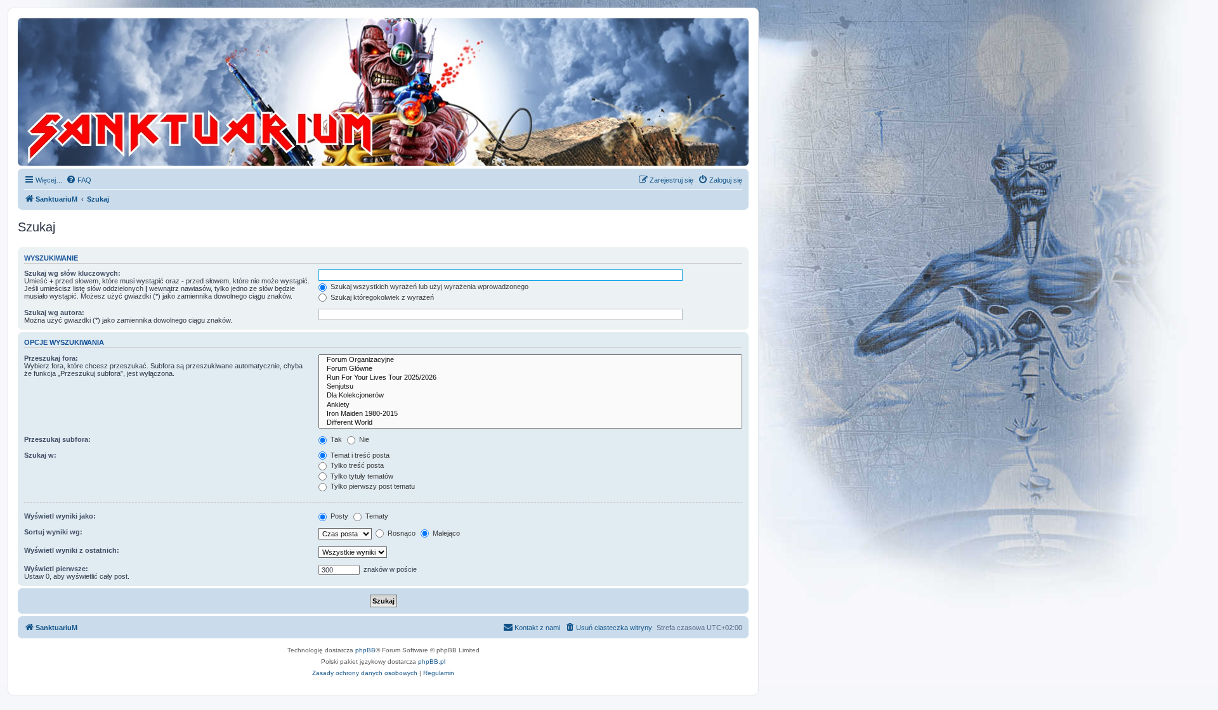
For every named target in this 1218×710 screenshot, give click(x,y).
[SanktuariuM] (259, 92)
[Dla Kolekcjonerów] (530, 395)
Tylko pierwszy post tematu (372, 486)
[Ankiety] (530, 405)
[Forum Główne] (530, 369)
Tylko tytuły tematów (361, 476)
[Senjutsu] (530, 386)
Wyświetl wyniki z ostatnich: (71, 550)
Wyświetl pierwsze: (56, 568)
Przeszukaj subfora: (57, 439)
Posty (338, 516)
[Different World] (530, 422)
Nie (363, 439)
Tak (335, 439)
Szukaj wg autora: (54, 312)
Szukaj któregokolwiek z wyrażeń (381, 297)
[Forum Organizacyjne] (530, 360)
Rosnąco (401, 533)
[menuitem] (78, 180)
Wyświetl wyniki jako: (60, 516)
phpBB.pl (431, 661)
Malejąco (445, 533)
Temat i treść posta (359, 455)
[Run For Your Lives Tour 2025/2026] (530, 377)
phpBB (365, 650)
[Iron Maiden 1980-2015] (530, 414)
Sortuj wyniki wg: (53, 532)
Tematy (375, 516)
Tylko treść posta (356, 465)
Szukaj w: (40, 455)
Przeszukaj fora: (51, 358)
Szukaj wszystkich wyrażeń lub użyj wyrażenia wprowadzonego (428, 286)
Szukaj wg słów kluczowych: (72, 273)
